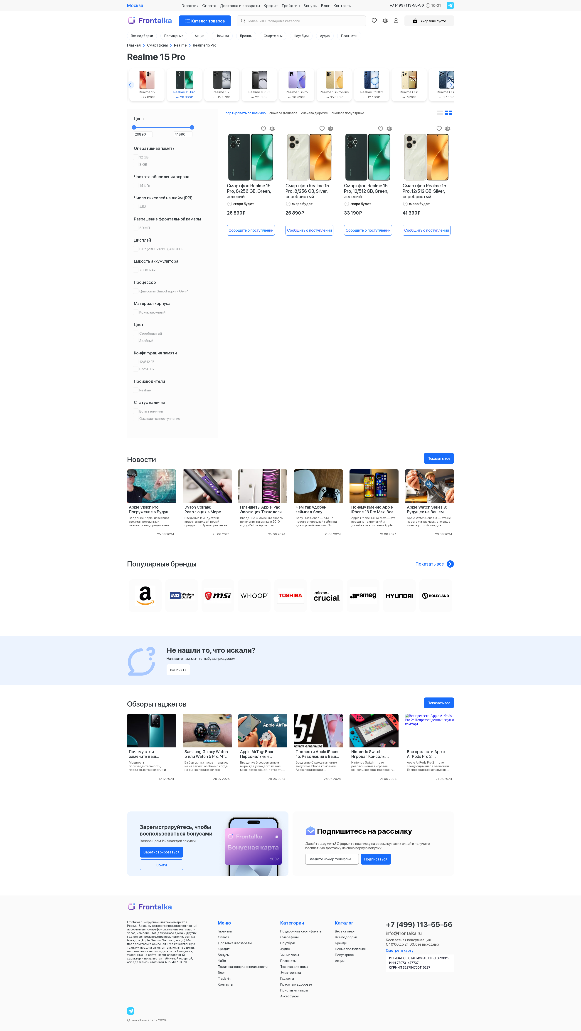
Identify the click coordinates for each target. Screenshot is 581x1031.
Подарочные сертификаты (301, 931)
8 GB (143, 164)
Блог (325, 5)
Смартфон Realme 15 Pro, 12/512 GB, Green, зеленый (366, 191)
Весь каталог (345, 931)
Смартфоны (289, 937)
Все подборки (346, 937)
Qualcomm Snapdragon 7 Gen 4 (164, 291)
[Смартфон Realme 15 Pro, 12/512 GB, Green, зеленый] (367, 157)
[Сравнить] (272, 128)
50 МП (144, 228)
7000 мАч (147, 270)
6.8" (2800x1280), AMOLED (161, 249)
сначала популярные (348, 113)
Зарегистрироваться (161, 852)
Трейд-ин (290, 5)
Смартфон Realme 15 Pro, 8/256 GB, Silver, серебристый (307, 191)
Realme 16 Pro (297, 94)
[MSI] (218, 595)
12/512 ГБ (147, 362)
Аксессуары (289, 996)
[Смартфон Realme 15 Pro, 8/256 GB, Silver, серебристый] (309, 157)
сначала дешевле (283, 113)
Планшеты (288, 961)
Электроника (290, 973)
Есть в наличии (151, 411)
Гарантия (190, 5)
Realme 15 (147, 94)
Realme (145, 390)
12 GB (144, 157)
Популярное (344, 955)
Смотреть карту (400, 950)
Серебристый (150, 333)
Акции (340, 961)
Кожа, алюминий (152, 312)
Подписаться (375, 859)
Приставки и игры (294, 990)
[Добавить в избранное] (263, 128)
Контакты (343, 5)
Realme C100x (371, 94)
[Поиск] (243, 21)
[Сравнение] (385, 21)
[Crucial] (326, 595)
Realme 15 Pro (184, 94)
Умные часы (289, 955)
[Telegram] (450, 5)
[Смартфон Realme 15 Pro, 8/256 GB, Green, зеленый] (250, 157)
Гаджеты (287, 979)
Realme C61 (409, 94)
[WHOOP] (254, 595)
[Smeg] (363, 595)
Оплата (209, 5)
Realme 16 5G (259, 94)
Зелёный (146, 341)
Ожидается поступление (159, 418)
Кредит (271, 5)
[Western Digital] (181, 595)
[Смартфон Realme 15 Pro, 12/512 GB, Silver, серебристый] (426, 157)
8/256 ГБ (146, 369)
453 (142, 207)
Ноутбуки (287, 943)
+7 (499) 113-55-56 (407, 5)
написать (178, 670)
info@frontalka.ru (404, 933)
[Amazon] (145, 595)
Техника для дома (294, 967)
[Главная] (150, 21)
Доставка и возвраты (240, 5)
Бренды (341, 943)
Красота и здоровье (296, 984)
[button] (130, 85)
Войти (161, 865)
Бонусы (310, 5)
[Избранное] (374, 21)
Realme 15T (222, 94)
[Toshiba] (290, 595)
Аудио (285, 949)
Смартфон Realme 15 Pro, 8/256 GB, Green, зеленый (249, 191)
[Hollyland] (435, 595)
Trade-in (224, 979)
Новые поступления (350, 949)
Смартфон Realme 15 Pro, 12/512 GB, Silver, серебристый (424, 191)
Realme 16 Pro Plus (334, 94)
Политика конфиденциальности (243, 967)
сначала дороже (314, 113)
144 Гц (144, 185)
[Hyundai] (399, 595)
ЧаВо (222, 961)
